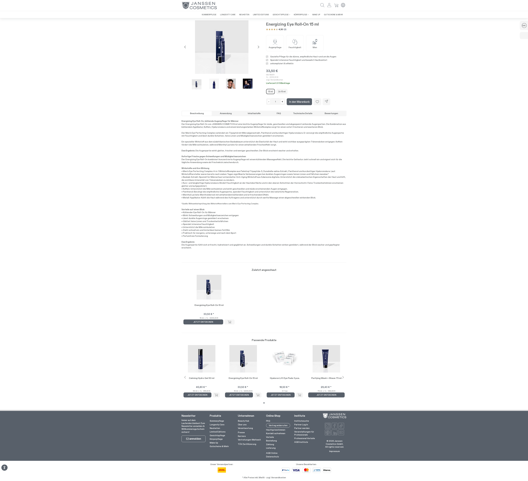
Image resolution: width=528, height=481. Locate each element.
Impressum (334, 451)
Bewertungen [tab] (331, 113)
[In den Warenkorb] (229, 321)
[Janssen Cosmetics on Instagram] (328, 426)
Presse (241, 432)
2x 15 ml (282, 91)
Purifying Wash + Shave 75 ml (326, 378)
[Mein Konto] (329, 5)
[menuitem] (209, 14)
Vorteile (270, 437)
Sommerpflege (217, 421)
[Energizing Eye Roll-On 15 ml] (222, 47)
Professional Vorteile (304, 438)
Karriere (242, 436)
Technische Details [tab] (302, 113)
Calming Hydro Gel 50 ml (201, 378)
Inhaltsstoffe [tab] (254, 113)
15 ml (270, 91)
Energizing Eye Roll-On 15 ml (209, 305)
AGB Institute (301, 442)
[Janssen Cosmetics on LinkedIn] (335, 432)
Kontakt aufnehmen (275, 433)
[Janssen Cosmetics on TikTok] (341, 426)
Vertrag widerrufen (278, 425)
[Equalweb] (4, 469)
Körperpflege (216, 439)
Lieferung (271, 448)
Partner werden (302, 428)
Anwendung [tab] (226, 113)
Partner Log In (301, 424)
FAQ (268, 421)
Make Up (214, 442)
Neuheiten (215, 428)
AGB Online (271, 453)
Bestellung (271, 440)
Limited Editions (218, 431)
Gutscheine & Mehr (219, 446)
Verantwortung (245, 428)
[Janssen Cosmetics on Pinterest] (328, 432)
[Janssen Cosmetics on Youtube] (341, 432)
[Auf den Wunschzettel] (317, 101)
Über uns (242, 424)
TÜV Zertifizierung (247, 444)
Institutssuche (301, 421)
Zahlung (270, 444)
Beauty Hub (243, 421)
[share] (326, 101)
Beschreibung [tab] (197, 113)
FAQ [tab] (279, 113)
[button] (322, 5)
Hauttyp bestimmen (275, 429)
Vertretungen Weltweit (249, 439)
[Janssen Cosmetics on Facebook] (335, 426)
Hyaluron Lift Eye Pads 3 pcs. (285, 378)
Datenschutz (272, 456)
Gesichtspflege (217, 435)
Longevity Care (217, 424)
